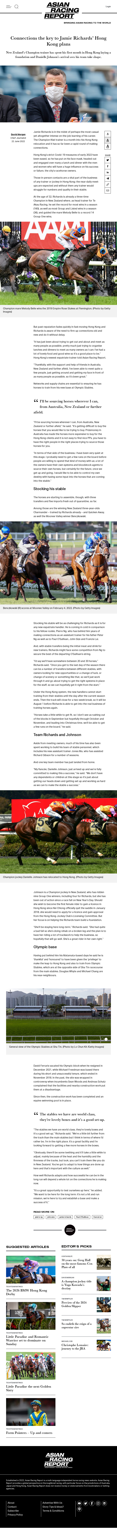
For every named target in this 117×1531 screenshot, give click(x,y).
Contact (12, 1510)
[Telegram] (108, 178)
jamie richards (65, 1220)
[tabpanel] (58, 1023)
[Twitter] (108, 160)
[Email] (108, 190)
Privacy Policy (15, 1518)
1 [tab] (102, 1039)
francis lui (98, 1220)
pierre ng (39, 1220)
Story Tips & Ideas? (53, 1510)
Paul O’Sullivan (82, 1220)
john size (51, 1220)
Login (108, 7)
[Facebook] (108, 166)
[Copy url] (108, 184)
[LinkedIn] (108, 172)
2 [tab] (106, 1039)
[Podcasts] (79, 1512)
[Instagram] (98, 1506)
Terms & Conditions (53, 1514)
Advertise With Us (52, 1506)
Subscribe (13, 1514)
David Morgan (18, 135)
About (11, 1506)
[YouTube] (79, 1506)
